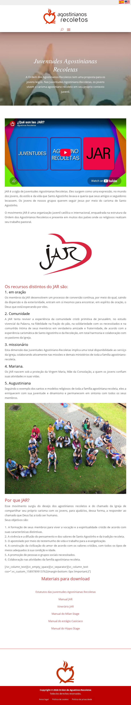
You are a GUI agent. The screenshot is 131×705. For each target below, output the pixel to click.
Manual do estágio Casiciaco (65, 621)
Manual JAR (65, 599)
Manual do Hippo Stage (65, 628)
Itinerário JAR (65, 606)
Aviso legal (44, 699)
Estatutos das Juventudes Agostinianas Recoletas (65, 592)
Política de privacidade (82, 699)
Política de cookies (60, 699)
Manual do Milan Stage (65, 613)
